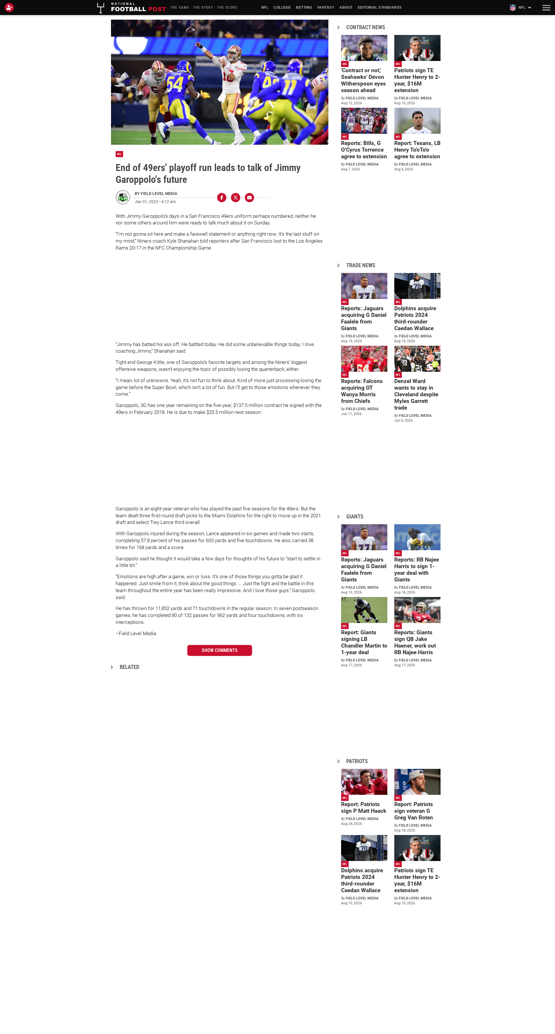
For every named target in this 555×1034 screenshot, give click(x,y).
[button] (545, 7)
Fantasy (325, 7)
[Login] (10, 7)
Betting (304, 7)
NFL (264, 7)
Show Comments (220, 650)
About (345, 7)
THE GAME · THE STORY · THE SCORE (204, 7)
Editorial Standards (380, 7)
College (282, 7)
